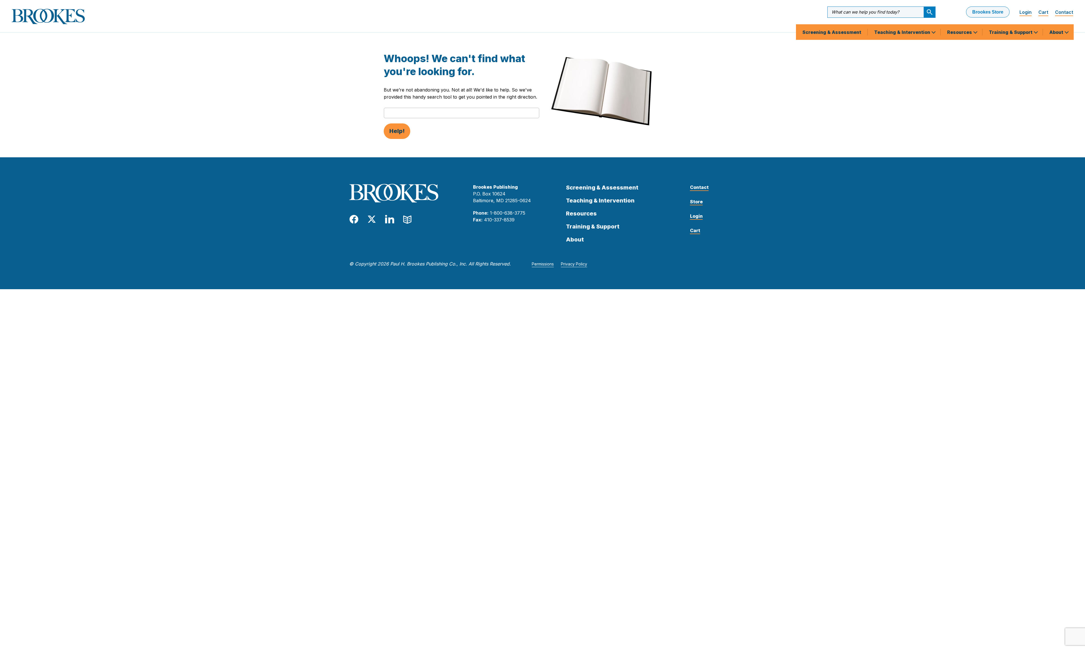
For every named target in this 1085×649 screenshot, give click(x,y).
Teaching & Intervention (902, 32)
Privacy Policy (574, 264)
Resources (960, 32)
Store (696, 201)
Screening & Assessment (831, 32)
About (1056, 32)
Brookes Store (987, 12)
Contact (1064, 12)
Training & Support (1011, 32)
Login (1025, 12)
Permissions (543, 264)
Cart (1043, 12)
